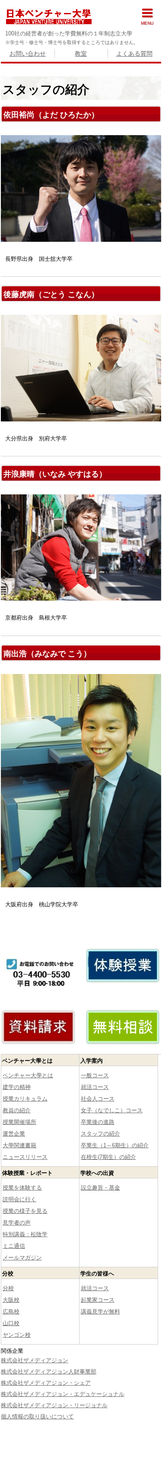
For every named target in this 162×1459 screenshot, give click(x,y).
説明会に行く (19, 1199)
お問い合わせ (28, 53)
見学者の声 (17, 1222)
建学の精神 (17, 1087)
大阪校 (11, 1300)
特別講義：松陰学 (25, 1234)
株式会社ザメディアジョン (34, 1360)
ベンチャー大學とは (28, 1075)
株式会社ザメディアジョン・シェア (46, 1383)
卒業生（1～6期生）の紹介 (115, 1145)
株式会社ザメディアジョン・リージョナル (54, 1405)
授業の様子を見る (25, 1211)
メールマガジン (22, 1257)
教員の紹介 (17, 1110)
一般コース (95, 1075)
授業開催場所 (19, 1122)
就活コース (95, 1087)
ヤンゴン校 (17, 1335)
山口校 (11, 1323)
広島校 (11, 1311)
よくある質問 (134, 53)
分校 (8, 1288)
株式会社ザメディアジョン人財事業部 (48, 1371)
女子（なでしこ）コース (112, 1110)
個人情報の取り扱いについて (37, 1416)
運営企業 (14, 1133)
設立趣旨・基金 (100, 1187)
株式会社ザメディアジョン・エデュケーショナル (62, 1394)
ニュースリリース (25, 1157)
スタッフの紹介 (100, 1133)
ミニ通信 (14, 1246)
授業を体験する (22, 1187)
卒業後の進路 (97, 1122)
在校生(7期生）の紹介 (108, 1157)
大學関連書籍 (19, 1145)
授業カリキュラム (25, 1098)
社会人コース (97, 1098)
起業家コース (97, 1300)
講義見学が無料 (100, 1311)
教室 (81, 53)
